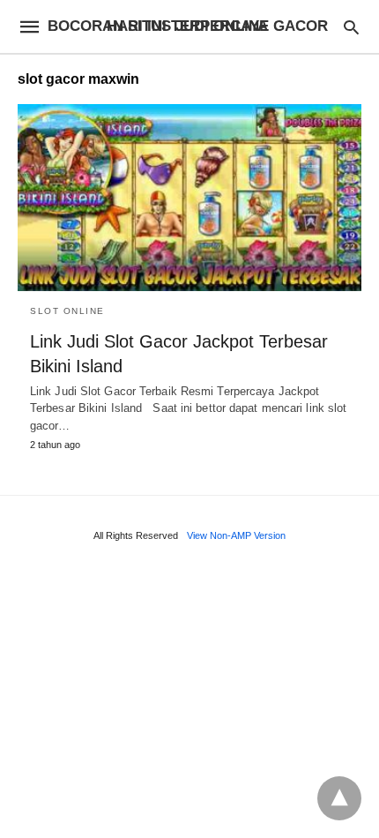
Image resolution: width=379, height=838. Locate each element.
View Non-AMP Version (236, 535)
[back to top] (339, 798)
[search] (351, 27)
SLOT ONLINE (67, 311)
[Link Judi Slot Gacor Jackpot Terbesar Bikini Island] (189, 197)
